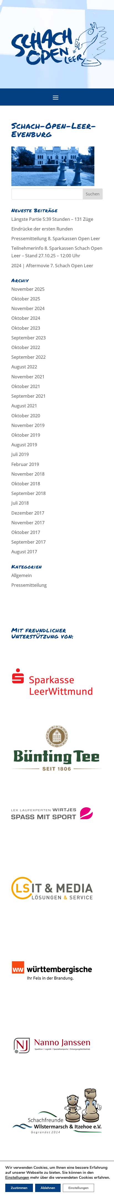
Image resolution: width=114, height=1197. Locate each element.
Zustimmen (19, 1188)
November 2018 (28, 474)
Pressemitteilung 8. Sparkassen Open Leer (55, 238)
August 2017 (24, 552)
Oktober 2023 (25, 328)
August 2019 (24, 445)
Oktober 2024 (25, 318)
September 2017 (28, 542)
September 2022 (28, 357)
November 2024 (28, 308)
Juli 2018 (20, 503)
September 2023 (28, 338)
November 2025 (28, 289)
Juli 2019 (20, 454)
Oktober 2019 (25, 435)
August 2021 (24, 406)
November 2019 (28, 425)
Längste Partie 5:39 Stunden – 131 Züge (52, 219)
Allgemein (21, 575)
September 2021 (28, 396)
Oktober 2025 (25, 299)
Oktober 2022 (25, 347)
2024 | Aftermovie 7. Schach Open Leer (52, 266)
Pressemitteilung (29, 585)
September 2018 (28, 493)
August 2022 (24, 367)
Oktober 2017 (25, 532)
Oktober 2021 (25, 386)
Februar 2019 (25, 464)
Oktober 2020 (25, 416)
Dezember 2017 (27, 513)
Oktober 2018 (25, 484)
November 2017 (28, 523)
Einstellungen (17, 1177)
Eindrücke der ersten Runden (42, 229)
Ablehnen (48, 1188)
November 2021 (28, 377)
